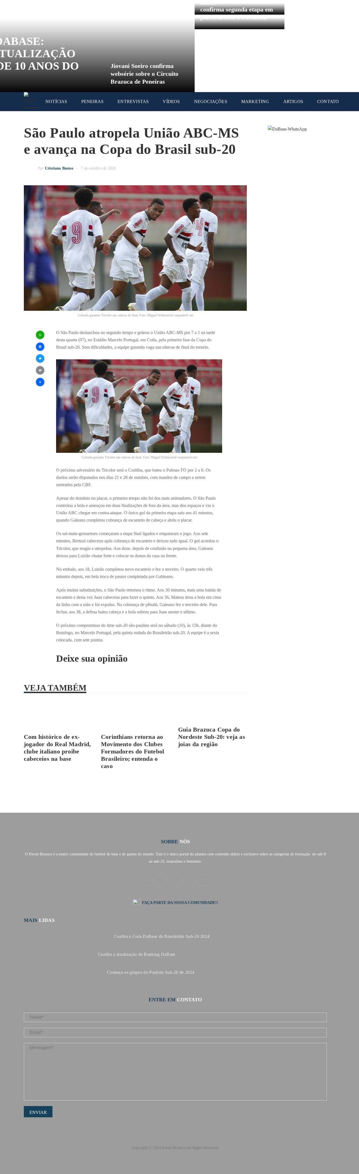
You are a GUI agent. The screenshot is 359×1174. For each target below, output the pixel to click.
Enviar (38, 1112)
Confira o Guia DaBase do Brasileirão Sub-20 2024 (162, 936)
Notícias (56, 101)
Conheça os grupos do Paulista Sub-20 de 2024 (150, 972)
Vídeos (171, 101)
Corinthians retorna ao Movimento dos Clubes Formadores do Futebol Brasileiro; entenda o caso (132, 751)
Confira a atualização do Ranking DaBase (137, 954)
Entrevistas (133, 101)
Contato (328, 101)
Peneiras (92, 101)
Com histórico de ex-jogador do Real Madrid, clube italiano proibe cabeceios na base (57, 747)
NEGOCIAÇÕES (210, 101)
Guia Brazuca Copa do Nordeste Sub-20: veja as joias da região (211, 737)
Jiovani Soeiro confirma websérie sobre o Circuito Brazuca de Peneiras (144, 73)
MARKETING (255, 101)
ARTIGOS (293, 101)
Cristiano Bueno (59, 168)
